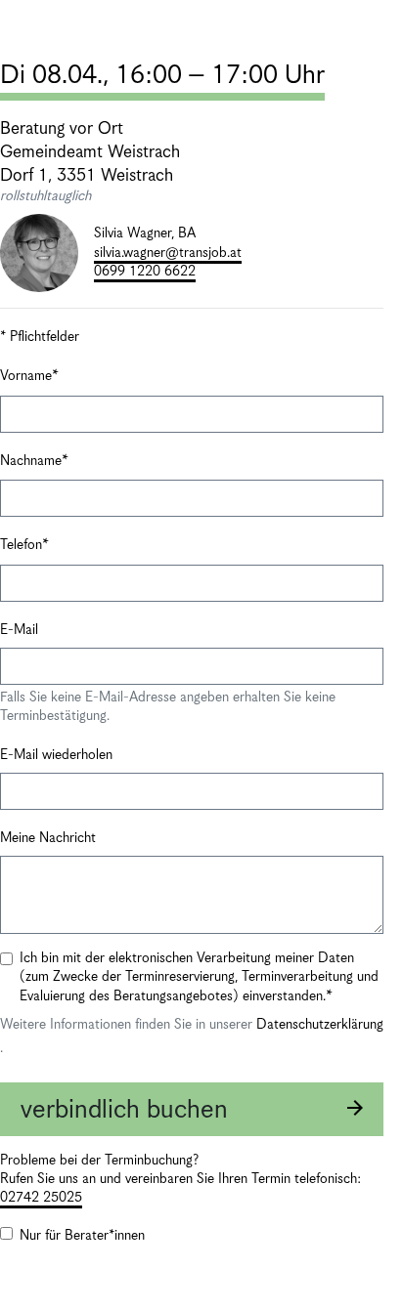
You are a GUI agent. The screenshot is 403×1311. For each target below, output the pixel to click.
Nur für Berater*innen (82, 1236)
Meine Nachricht (48, 838)
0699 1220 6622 (145, 271)
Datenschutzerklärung (319, 1025)
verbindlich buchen (124, 1110)
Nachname (31, 461)
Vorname (26, 376)
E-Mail (19, 630)
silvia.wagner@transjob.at (168, 253)
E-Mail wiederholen (56, 755)
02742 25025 (41, 1197)
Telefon (21, 545)
